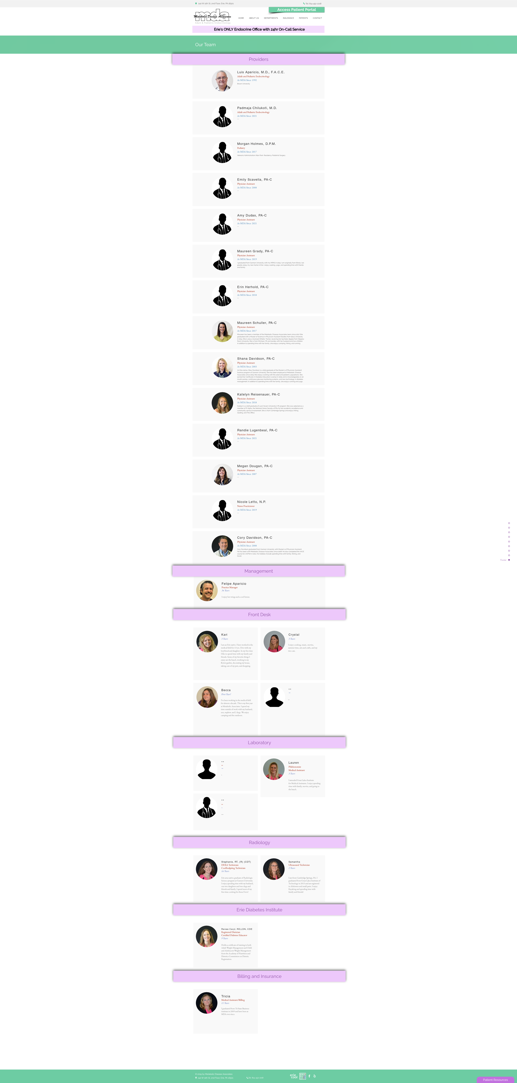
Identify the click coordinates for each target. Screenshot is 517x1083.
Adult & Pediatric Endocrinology (213, 23)
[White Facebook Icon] (309, 1076)
